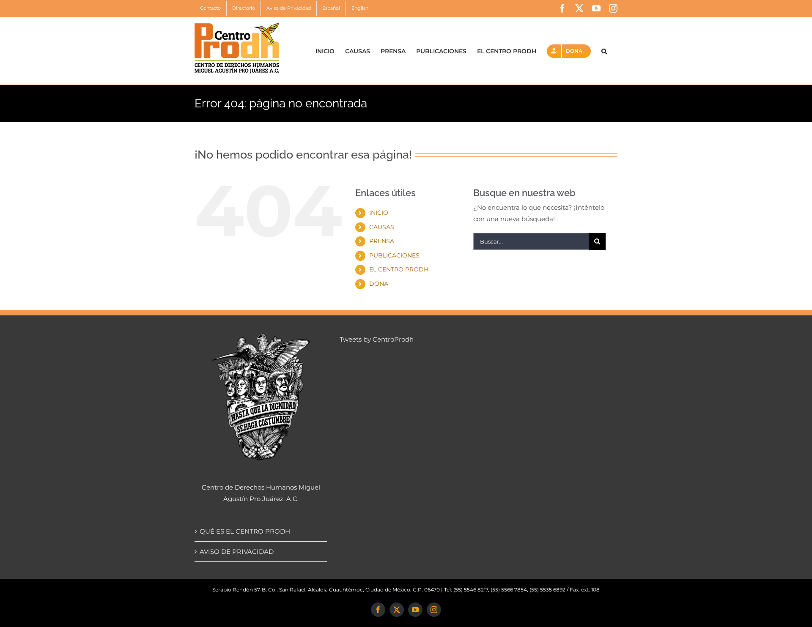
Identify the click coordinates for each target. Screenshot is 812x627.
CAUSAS (381, 227)
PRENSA (381, 241)
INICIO (378, 212)
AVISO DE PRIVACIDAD (237, 552)
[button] (604, 51)
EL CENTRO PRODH (398, 269)
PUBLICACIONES (394, 255)
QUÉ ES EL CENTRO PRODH (245, 531)
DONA (378, 283)
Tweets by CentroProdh (377, 339)
